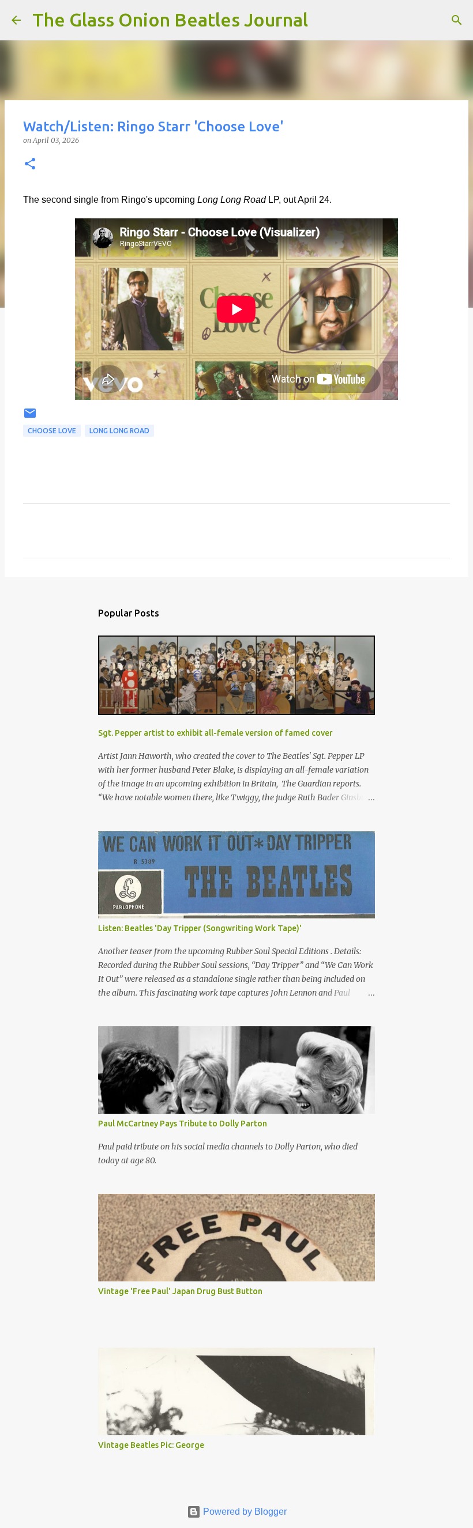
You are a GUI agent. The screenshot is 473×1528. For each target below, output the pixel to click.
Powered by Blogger (244, 1511)
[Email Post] (30, 417)
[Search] (324, 20)
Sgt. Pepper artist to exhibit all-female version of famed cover (215, 732)
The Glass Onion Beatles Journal (170, 19)
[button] (30, 164)
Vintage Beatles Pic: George (151, 1445)
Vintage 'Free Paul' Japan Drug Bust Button (180, 1291)
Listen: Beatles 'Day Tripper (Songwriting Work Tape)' (200, 928)
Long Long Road (119, 430)
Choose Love (52, 430)
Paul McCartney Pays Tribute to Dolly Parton (182, 1123)
